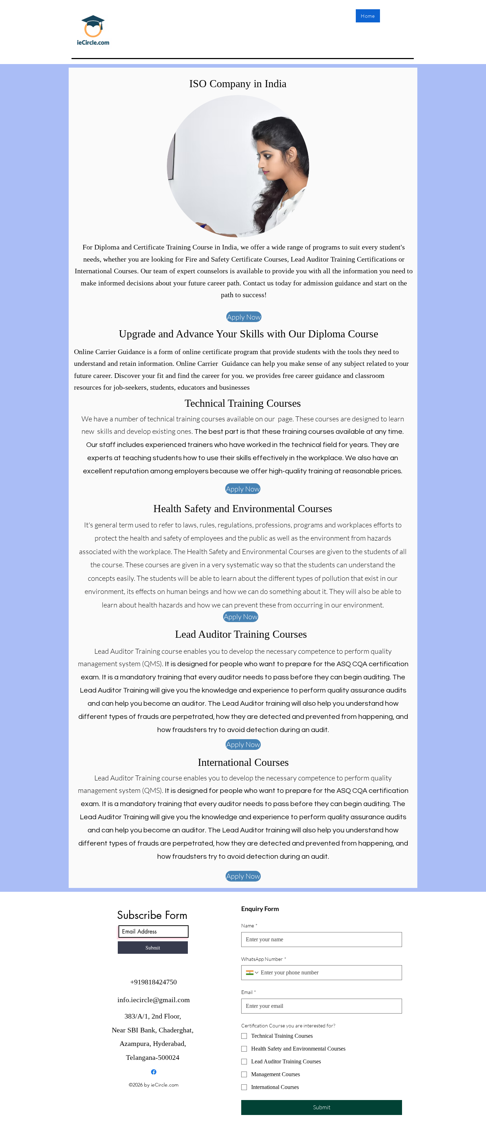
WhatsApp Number (263, 959)
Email (248, 992)
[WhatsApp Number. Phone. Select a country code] (252, 972)
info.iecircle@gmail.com (153, 1000)
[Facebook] (153, 1071)
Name (249, 925)
